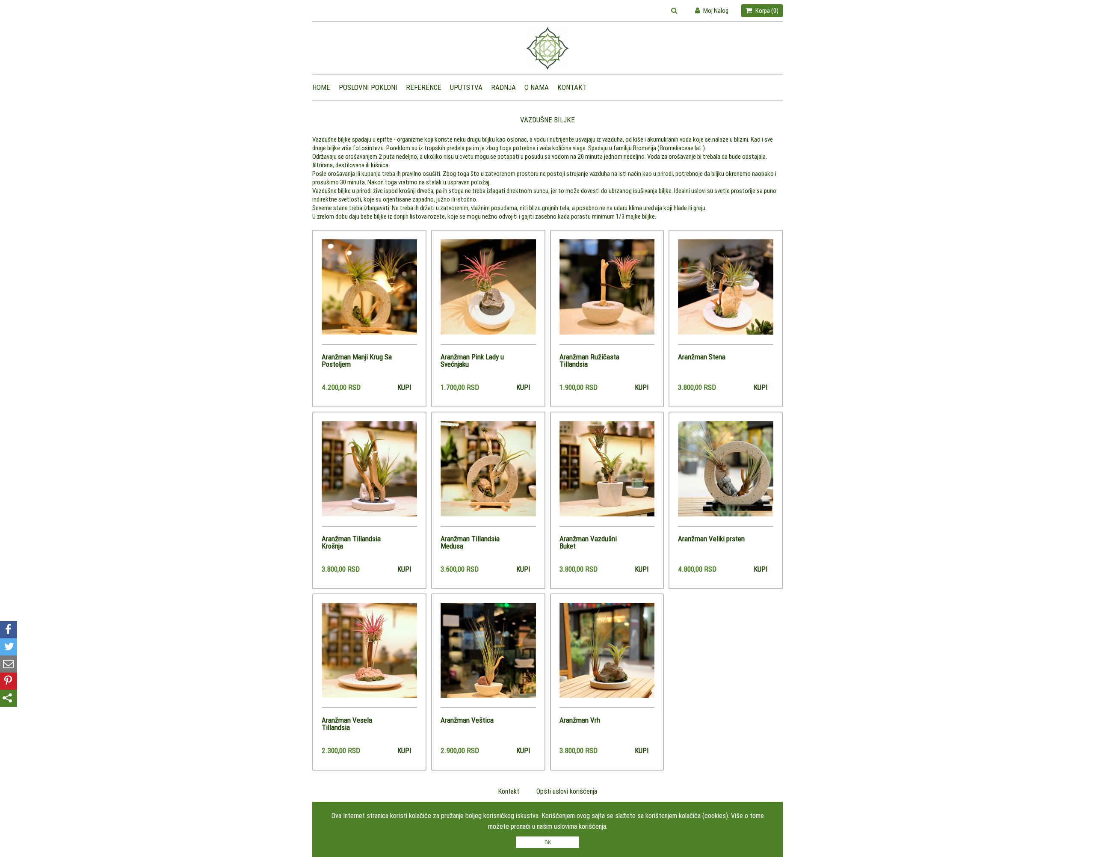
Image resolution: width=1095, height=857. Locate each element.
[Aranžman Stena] (725, 291)
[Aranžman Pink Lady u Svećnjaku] (488, 291)
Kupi (404, 387)
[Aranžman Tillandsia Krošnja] (369, 473)
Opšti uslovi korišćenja (566, 791)
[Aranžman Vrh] (607, 655)
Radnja (503, 87)
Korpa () (766, 10)
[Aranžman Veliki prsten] (725, 473)
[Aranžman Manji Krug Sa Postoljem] (369, 291)
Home (321, 87)
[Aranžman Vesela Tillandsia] (369, 655)
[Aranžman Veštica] (488, 655)
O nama (536, 87)
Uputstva (466, 87)
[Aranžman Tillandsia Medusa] (488, 473)
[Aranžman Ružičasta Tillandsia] (607, 291)
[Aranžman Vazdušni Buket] (607, 473)
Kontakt (572, 87)
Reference (423, 87)
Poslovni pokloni (368, 87)
